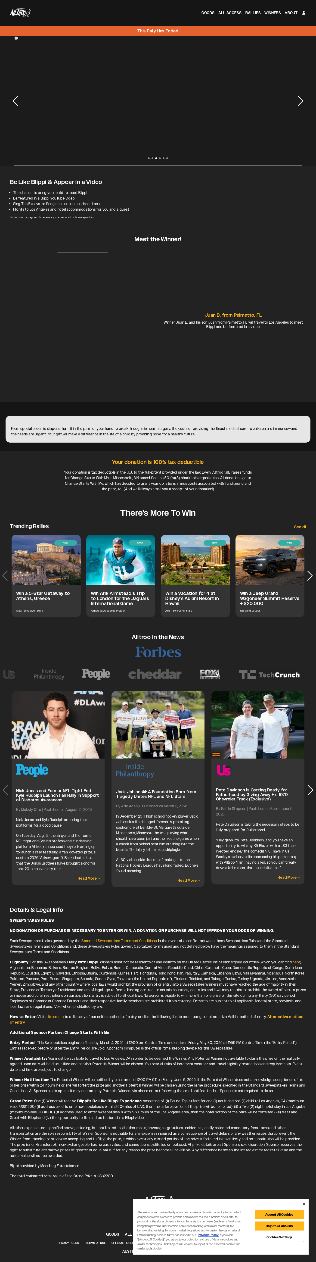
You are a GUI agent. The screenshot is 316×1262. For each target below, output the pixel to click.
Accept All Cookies (279, 1214)
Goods (208, 13)
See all (300, 527)
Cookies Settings (279, 1237)
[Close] (304, 1204)
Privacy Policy (69, 1243)
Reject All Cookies (279, 1226)
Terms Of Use (95, 1243)
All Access (230, 13)
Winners (272, 13)
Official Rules (123, 1243)
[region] (221, 1227)
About (291, 13)
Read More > (89, 878)
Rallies (253, 13)
